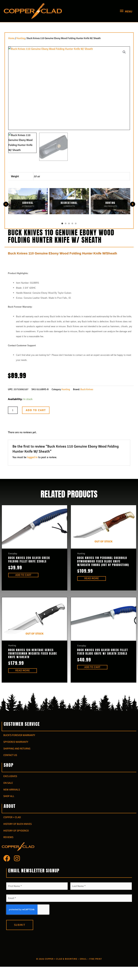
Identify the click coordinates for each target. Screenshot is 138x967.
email (83, 959)
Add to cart (36, 410)
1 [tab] (62, 223)
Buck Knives (86, 389)
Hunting (20, 38)
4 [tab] (72, 223)
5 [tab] (75, 223)
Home (11, 38)
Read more (91, 578)
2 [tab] (65, 223)
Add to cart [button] (23, 575)
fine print (95, 959)
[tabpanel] (28, 201)
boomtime (71, 959)
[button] (124, 52)
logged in (32, 457)
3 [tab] (69, 223)
